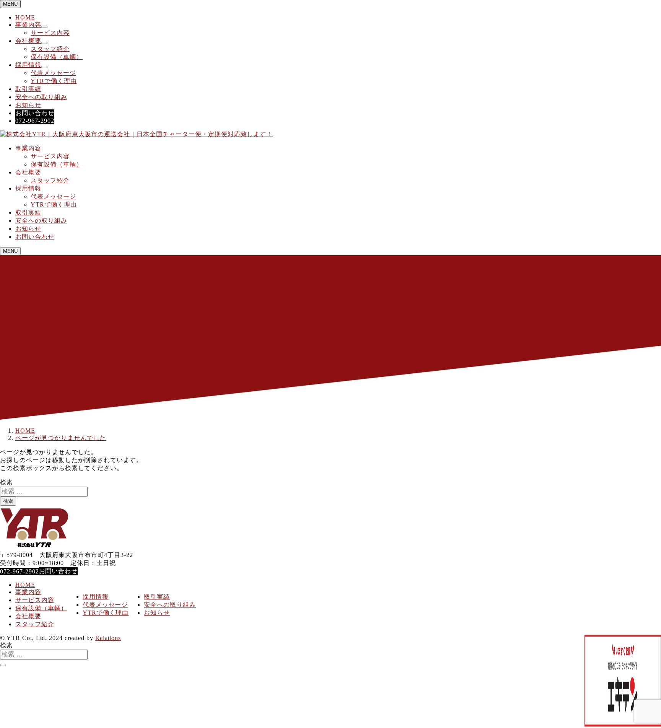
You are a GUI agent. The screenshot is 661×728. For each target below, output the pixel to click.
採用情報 (28, 65)
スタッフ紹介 (50, 49)
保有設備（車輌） (57, 57)
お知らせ (28, 105)
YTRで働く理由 (54, 81)
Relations (108, 638)
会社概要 (28, 40)
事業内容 (28, 24)
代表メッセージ (53, 73)
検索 (6, 482)
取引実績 (28, 89)
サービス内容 (50, 32)
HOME (25, 17)
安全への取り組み (41, 97)
